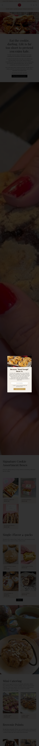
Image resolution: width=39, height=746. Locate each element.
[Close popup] (31, 355)
